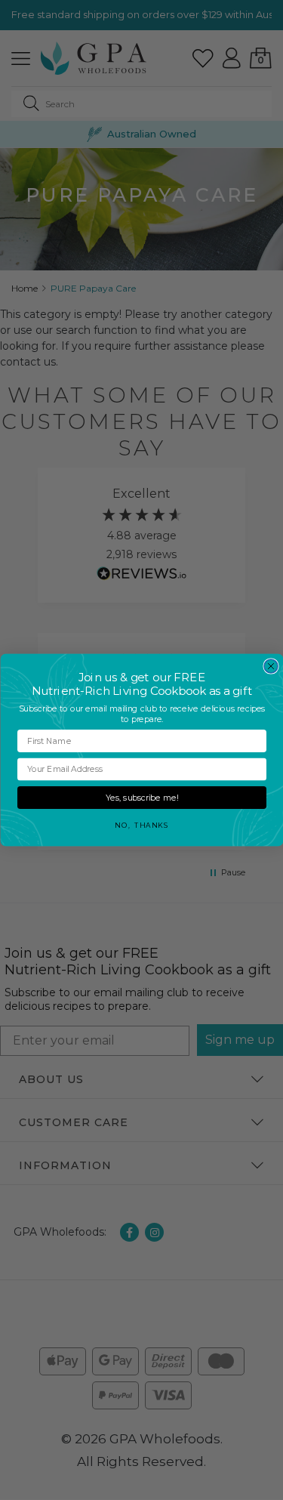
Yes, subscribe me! (142, 797)
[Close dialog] (271, 666)
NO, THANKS (141, 825)
